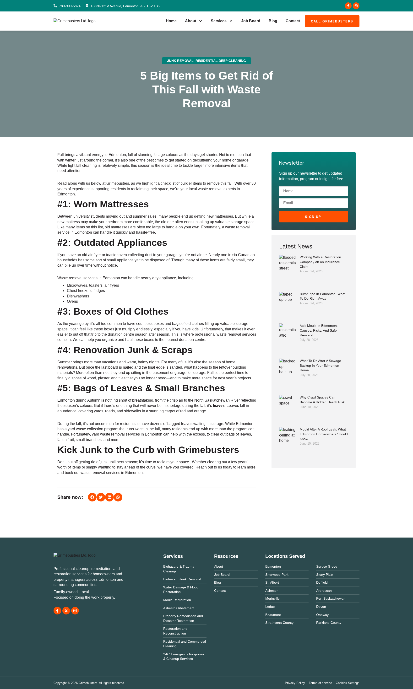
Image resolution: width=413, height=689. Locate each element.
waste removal (210, 189)
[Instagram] (356, 5)
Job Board (250, 21)
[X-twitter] (66, 610)
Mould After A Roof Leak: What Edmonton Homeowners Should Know (324, 434)
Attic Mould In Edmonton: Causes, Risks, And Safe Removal (319, 330)
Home (171, 21)
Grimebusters (117, 183)
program (111, 429)
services (90, 278)
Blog (273, 21)
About (190, 21)
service (63, 232)
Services (219, 21)
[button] (92, 497)
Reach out (204, 467)
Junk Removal (180, 61)
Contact (293, 21)
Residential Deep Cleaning (221, 61)
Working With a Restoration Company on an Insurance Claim (320, 261)
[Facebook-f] (348, 5)
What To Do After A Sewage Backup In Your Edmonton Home (320, 365)
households (67, 260)
